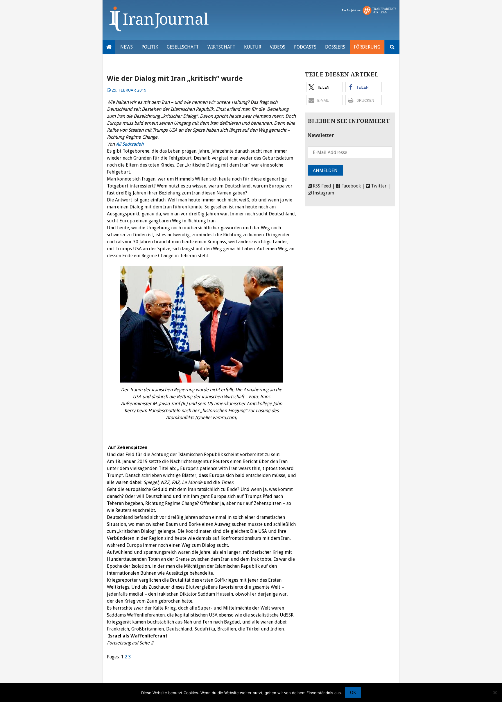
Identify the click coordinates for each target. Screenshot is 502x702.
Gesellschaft (183, 47)
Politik (149, 47)
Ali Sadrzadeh (130, 144)
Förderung (367, 47)
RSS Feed (321, 186)
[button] (324, 87)
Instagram (323, 193)
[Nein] (495, 692)
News (126, 47)
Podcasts (305, 47)
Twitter (378, 186)
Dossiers (335, 47)
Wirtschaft (221, 47)
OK (353, 692)
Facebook (350, 186)
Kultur (252, 47)
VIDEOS (277, 47)
